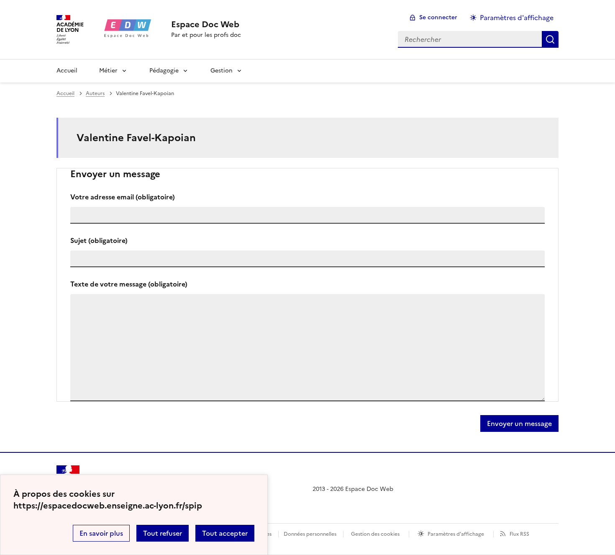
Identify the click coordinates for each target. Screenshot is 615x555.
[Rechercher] (550, 39)
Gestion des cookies (375, 534)
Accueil (66, 70)
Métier (108, 70)
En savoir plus (101, 533)
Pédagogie (164, 70)
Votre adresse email (122, 197)
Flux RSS (519, 534)
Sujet (99, 240)
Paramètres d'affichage (517, 18)
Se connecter (438, 17)
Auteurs (95, 93)
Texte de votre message (128, 284)
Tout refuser (162, 533)
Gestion (221, 70)
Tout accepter (225, 533)
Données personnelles (310, 534)
